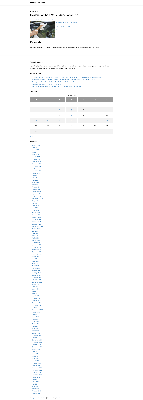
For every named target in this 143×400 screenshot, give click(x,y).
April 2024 (35, 210)
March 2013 (35, 388)
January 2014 (36, 365)
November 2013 (37, 370)
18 (48, 120)
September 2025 (37, 171)
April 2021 (35, 293)
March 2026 (36, 157)
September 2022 (37, 254)
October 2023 (36, 224)
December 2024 (37, 191)
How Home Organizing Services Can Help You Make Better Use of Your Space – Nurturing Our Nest (63, 79)
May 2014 (35, 356)
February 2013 (36, 391)
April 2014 (35, 358)
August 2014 (36, 349)
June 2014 (35, 354)
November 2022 (37, 249)
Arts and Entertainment (51, 19)
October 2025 (36, 168)
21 (83, 120)
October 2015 (36, 337)
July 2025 (35, 175)
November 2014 (37, 342)
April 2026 (35, 154)
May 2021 (35, 291)
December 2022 (37, 247)
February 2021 (36, 298)
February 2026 (36, 159)
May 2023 (35, 236)
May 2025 (35, 180)
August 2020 (36, 312)
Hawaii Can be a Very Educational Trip (68, 22)
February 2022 (36, 270)
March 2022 (36, 268)
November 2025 (37, 166)
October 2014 (36, 344)
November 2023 (37, 222)
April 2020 (35, 321)
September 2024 (37, 198)
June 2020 (35, 317)
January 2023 (36, 245)
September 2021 (37, 282)
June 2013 (35, 382)
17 (36, 120)
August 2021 (36, 284)
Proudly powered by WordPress (38, 398)
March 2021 (35, 296)
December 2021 (37, 275)
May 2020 (35, 319)
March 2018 (35, 331)
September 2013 (37, 375)
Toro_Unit (58, 398)
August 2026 (36, 145)
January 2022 (36, 273)
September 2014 (37, 347)
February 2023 (36, 242)
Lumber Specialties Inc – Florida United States (46, 84)
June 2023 (35, 233)
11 (47, 115)
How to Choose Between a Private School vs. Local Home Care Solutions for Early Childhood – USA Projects (66, 77)
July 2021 (35, 287)
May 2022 (35, 263)
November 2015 (37, 335)
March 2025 (36, 185)
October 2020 (36, 307)
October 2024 (36, 196)
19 (59, 120)
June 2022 (35, 261)
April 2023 (35, 238)
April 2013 (35, 386)
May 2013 (35, 384)
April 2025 (35, 182)
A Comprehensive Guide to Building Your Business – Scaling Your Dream (54, 82)
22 (95, 120)
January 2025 (36, 189)
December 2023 (37, 219)
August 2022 (36, 256)
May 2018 (35, 326)
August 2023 (36, 229)
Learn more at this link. (63, 26)
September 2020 (37, 310)
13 (71, 115)
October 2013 (36, 372)
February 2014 (36, 363)
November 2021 (37, 277)
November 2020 (37, 305)
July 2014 (35, 351)
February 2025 (36, 187)
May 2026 (35, 152)
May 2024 (35, 208)
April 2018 (35, 328)
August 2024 (36, 201)
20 (71, 120)
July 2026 (35, 147)
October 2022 (36, 252)
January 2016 (36, 333)
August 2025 (36, 173)
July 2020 (35, 314)
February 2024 (36, 215)
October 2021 (36, 280)
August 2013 (36, 377)
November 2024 (37, 194)
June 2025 (35, 178)
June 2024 (35, 205)
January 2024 (36, 217)
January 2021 (36, 300)
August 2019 (36, 324)
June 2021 (35, 289)
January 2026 (36, 161)
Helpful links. (60, 30)
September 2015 (37, 340)
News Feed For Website (37, 2)
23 (107, 120)
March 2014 (35, 361)
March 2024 (36, 212)
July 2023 (35, 231)
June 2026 (35, 150)
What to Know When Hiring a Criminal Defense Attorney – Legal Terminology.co (57, 86)
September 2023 (37, 226)
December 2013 (37, 368)
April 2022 (35, 266)
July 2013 (35, 379)
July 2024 (35, 203)
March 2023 (36, 240)
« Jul (31, 136)
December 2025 (37, 164)
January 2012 (36, 393)
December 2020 (37, 303)
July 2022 (35, 259)
